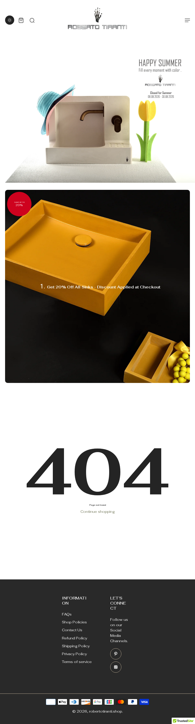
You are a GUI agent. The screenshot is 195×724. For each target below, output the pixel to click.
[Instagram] (115, 667)
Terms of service (77, 661)
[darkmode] (9, 20)
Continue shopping (97, 511)
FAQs (67, 614)
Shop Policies (74, 622)
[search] (32, 20)
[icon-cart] (20, 20)
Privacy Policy (74, 654)
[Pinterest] (115, 653)
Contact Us (72, 630)
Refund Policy (74, 638)
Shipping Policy (76, 646)
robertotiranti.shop (105, 711)
